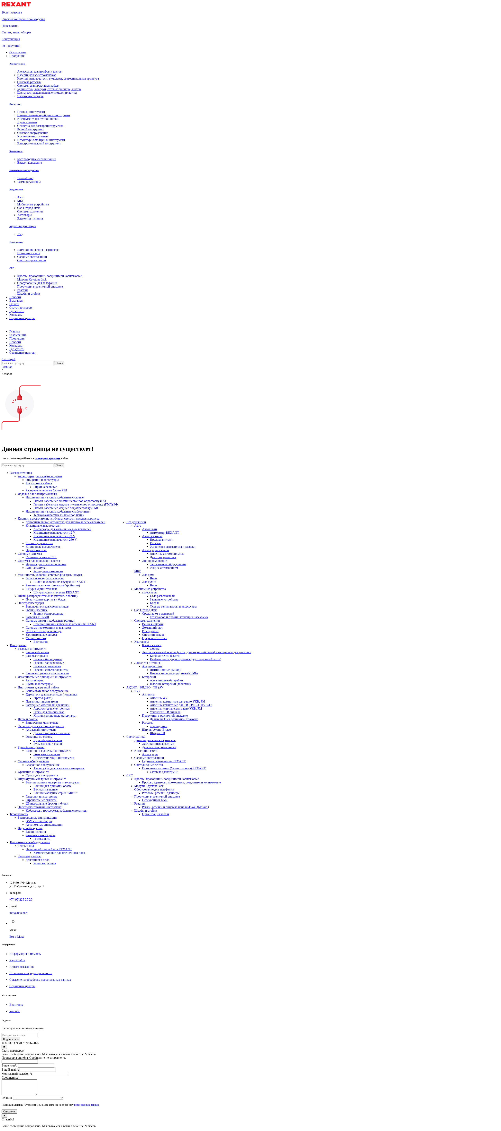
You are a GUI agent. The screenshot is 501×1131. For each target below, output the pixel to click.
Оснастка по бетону (39, 736)
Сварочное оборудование (42, 764)
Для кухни (149, 581)
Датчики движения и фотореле (155, 740)
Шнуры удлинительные (41, 589)
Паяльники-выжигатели (42, 701)
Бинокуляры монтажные (42, 722)
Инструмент (15, 104)
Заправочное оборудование (168, 564)
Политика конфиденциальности (30, 973)
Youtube (14, 1011)
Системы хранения (147, 620)
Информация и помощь (25, 953)
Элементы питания (147, 662)
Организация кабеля (155, 814)
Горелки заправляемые (48, 662)
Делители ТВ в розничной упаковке (174, 719)
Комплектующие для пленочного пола (59, 852)
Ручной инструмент (31, 747)
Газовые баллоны (37, 652)
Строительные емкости (41, 800)
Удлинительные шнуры (41, 634)
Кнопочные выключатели (43, 546)
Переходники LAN (155, 800)
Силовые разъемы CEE (41, 557)
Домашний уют (152, 627)
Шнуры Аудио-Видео (156, 729)
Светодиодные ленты (148, 764)
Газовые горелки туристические (47, 673)
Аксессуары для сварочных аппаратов (59, 768)
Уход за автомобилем (164, 567)
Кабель (154, 603)
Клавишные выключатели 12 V (54, 532)
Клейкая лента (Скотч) (165, 655)
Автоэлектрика (152, 536)
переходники (158, 726)
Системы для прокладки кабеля (39, 560)
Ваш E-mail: (10, 1069)
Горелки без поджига (47, 659)
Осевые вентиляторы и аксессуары (173, 606)
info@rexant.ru (18, 912)
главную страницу (47, 458)
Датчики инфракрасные (158, 743)
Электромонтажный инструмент (39, 807)
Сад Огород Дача (145, 610)
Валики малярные (45, 789)
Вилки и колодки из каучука (45, 578)
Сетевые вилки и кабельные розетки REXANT (64, 624)
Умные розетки (36, 638)
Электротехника (17, 64)
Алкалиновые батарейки (166, 680)
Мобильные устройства (150, 589)
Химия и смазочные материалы (54, 715)
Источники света (145, 750)
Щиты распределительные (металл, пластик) (47, 596)
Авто (137, 525)
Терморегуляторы (29, 856)
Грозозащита (41, 838)
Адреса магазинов (21, 966)
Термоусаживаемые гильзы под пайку (58, 515)
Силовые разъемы (30, 553)
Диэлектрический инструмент (53, 757)
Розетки (139, 803)
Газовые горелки (37, 655)
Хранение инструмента (33, 771)
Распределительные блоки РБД (46, 490)
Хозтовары (141, 641)
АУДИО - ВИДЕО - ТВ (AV (22, 226)
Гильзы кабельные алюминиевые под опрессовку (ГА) (69, 501)
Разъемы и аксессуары (40, 835)
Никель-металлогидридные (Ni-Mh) (174, 673)
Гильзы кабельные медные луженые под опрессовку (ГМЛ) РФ (75, 504)
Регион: (7, 1097)
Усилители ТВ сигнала (165, 712)
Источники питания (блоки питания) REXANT (174, 768)
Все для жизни (16, 189)
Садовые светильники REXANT (164, 761)
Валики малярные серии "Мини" (55, 793)
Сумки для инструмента (42, 775)
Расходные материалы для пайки (47, 705)
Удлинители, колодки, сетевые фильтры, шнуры (50, 574)
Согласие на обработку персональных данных (40, 979)
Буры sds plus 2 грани (47, 740)
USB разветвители (162, 596)
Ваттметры (40, 641)
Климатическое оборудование (24, 170)
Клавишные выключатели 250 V (55, 539)
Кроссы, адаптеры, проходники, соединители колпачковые (181, 782)
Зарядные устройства (164, 599)
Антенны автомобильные (167, 553)
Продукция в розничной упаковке (165, 715)
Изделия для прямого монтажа (46, 564)
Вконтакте (16, 1004)
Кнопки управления (39, 543)
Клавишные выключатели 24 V (54, 536)
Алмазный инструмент (41, 729)
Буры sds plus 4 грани (47, 743)
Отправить (9, 1111)
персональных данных (86, 1104)
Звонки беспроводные (48, 613)
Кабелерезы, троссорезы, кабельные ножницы (56, 810)
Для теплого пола (37, 859)
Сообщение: (10, 1077)
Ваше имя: (9, 1065)
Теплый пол (26, 845)
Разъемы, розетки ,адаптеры (160, 793)
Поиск (59, 363)
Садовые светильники (149, 757)
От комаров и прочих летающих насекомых (179, 617)
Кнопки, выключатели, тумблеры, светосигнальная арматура (58, 518)
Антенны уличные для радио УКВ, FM (176, 708)
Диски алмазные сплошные (51, 733)
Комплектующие (44, 863)
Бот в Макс (16, 936)
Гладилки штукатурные (41, 796)
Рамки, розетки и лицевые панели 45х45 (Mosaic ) (175, 807)
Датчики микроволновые (159, 747)
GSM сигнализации (39, 821)
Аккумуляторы (152, 666)
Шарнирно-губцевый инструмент (48, 750)
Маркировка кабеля (39, 483)
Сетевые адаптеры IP (164, 771)
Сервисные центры (22, 986)
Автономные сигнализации (44, 824)
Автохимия (149, 529)
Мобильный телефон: (17, 1073)
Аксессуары (150, 754)
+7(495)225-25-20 (20, 899)
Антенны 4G (158, 698)
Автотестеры (34, 680)
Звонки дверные (37, 610)
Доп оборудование (154, 560)
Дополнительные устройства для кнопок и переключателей (65, 522)
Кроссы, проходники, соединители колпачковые (166, 779)
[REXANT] (16, 5)
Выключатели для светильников (47, 606)
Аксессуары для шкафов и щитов (40, 476)
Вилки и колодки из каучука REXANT (59, 581)
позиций (8, 359)
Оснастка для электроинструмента (41, 726)
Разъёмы (155, 543)
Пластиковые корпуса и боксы (46, 599)
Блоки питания (36, 831)
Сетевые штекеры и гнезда (43, 631)
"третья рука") (42, 698)
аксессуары (149, 592)
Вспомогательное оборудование (47, 691)
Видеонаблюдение (30, 828)
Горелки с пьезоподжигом (50, 669)
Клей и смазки (151, 645)
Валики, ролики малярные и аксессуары (52, 782)
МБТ (137, 571)
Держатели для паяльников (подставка (51, 694)
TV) (137, 691)
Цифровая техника (154, 638)
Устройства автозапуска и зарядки (173, 546)
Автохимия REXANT (164, 532)
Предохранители (161, 539)
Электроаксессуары (31, 603)
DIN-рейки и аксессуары (42, 479)
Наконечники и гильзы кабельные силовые (55, 497)
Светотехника (16, 242)
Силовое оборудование (33, 761)
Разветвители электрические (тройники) (53, 585)
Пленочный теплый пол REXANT (49, 849)
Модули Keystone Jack (149, 786)
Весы (153, 578)
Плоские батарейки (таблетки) (170, 684)
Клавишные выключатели (43, 525)
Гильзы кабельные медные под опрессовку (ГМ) (65, 508)
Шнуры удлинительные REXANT (56, 592)
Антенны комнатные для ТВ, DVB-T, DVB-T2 (181, 705)
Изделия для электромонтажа (37, 494)
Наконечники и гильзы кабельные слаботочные (57, 511)
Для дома (148, 574)
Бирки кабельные (45, 486)
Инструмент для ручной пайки (38, 687)
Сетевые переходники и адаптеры (48, 627)
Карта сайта (17, 960)
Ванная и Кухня (152, 624)
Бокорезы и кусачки (46, 754)
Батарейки (149, 676)
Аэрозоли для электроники (51, 708)
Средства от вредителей (158, 613)
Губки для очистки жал (48, 712)
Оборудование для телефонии (154, 789)
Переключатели (36, 550)
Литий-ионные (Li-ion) (165, 669)
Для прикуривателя (163, 557)
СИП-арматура (36, 567)
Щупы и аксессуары (39, 684)
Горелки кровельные (47, 666)
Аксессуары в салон (155, 550)
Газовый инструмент (32, 648)
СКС (11, 268)
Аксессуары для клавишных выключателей (62, 529)
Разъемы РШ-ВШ (37, 617)
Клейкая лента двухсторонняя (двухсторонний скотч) (185, 659)
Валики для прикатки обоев (52, 786)
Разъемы (147, 722)
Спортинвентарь (153, 634)
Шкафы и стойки (145, 810)
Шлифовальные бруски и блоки (47, 803)
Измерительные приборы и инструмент (44, 676)
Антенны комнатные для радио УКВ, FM (177, 701)
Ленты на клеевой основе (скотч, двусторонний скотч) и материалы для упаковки (196, 652)
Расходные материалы (48, 571)
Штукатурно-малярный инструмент (42, 779)
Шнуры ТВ (157, 733)
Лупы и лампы (28, 719)
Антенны (148, 694)
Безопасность (16, 151)
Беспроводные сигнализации (37, 817)
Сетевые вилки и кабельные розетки (50, 620)
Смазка (154, 648)
